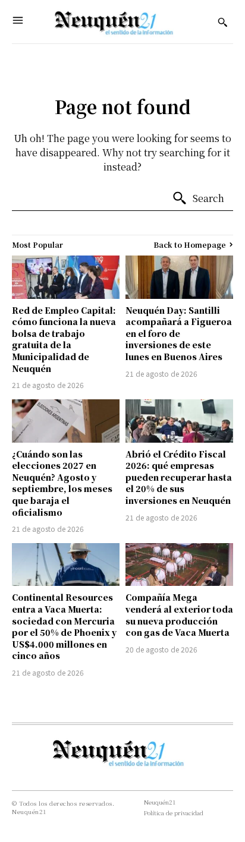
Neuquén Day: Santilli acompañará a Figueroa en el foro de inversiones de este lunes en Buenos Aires (178, 333)
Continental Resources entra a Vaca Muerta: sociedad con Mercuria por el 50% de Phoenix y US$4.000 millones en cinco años (64, 626)
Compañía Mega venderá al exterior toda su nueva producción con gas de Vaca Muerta (179, 614)
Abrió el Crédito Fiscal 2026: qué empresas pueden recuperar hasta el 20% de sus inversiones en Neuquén (178, 477)
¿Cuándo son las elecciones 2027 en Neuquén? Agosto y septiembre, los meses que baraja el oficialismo (62, 483)
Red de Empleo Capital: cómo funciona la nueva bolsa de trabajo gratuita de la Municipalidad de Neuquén (64, 339)
